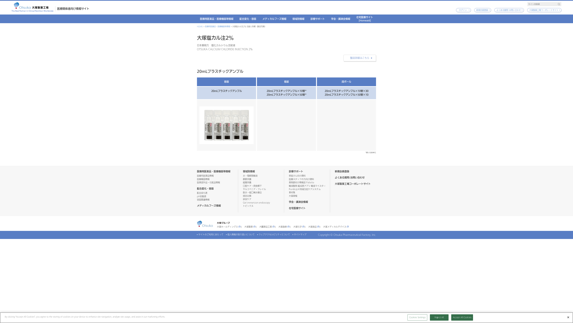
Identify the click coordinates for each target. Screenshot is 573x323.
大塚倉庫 (282, 226)
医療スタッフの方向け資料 (301, 179)
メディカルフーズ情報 (274, 19)
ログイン (463, 10)
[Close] (568, 317)
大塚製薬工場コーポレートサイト (543, 10)
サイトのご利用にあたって (210, 234)
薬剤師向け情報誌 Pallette (301, 182)
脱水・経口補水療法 (252, 192)
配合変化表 (202, 193)
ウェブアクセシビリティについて (274, 234)
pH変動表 (201, 196)
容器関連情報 (203, 199)
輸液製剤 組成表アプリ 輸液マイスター (307, 186)
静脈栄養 (247, 179)
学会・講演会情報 (340, 19)
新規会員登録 (482, 10)
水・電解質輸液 (250, 175)
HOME (200, 26)
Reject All (439, 317)
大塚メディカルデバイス (334, 226)
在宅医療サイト (364, 18)
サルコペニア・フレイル (254, 189)
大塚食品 (312, 226)
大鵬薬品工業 (265, 226)
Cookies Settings (417, 317)
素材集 (292, 192)
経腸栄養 (247, 182)
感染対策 (247, 196)
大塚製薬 (248, 226)
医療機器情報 (203, 179)
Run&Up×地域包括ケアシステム (305, 189)
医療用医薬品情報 (205, 175)
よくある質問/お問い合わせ (508, 10)
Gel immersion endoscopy (256, 202)
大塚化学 (297, 226)
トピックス (248, 206)
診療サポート (318, 19)
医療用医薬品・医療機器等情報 (216, 19)
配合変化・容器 (247, 19)
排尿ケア (247, 199)
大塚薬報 (293, 196)
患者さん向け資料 (297, 175)
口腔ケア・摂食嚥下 (252, 186)
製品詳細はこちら (359, 58)
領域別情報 (298, 19)
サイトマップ (300, 234)
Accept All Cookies (462, 317)
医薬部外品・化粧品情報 (208, 182)
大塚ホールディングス (227, 226)
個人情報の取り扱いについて (241, 234)
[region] (286, 317)
